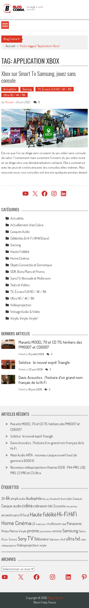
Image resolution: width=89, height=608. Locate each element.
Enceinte (60, 506)
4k (7, 498)
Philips (5, 531)
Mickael (9, 102)
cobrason (40, 505)
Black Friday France (44, 602)
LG (33, 524)
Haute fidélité (43, 514)
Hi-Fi (62, 514)
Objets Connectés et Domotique (31, 265)
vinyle (42, 545)
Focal (26, 515)
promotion (46, 531)
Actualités (9, 89)
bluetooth (55, 498)
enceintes (71, 506)
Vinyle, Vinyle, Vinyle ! (24, 318)
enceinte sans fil (11, 515)
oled (64, 524)
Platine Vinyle (18, 531)
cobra (27, 505)
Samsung (70, 530)
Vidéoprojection (20, 305)
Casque (77, 498)
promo (33, 530)
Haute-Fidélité (19, 251)
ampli (14, 498)
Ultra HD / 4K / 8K (14, 95)
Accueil (10, 46)
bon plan (66, 499)
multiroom (54, 524)
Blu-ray (46, 498)
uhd (62, 539)
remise (57, 531)
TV (30, 538)
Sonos (13, 539)
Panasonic (74, 523)
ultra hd (73, 539)
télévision (54, 539)
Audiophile (34, 498)
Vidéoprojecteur (28, 545)
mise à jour (41, 524)
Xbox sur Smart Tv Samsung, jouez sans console (38, 76)
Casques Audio (20, 231)
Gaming (27, 89)
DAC (50, 506)
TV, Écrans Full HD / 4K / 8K (55, 89)
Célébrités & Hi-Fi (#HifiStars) (29, 238)
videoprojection (8, 545)
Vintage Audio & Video (25, 311)
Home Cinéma (19, 258)
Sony (22, 539)
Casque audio (11, 505)
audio (22, 498)
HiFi (72, 514)
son (6, 539)
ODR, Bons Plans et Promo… (28, 271)
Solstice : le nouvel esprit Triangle (44, 362)
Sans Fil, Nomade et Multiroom (30, 278)
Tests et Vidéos (20, 285)
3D (3, 498)
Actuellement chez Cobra (26, 225)
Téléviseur (41, 539)
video (83, 539)
